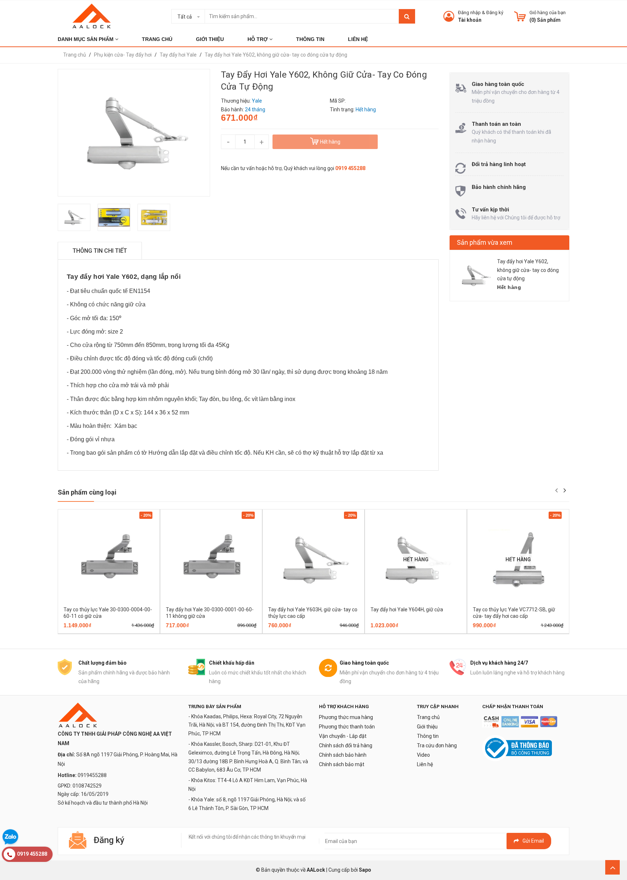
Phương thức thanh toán (347, 727)
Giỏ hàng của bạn (547, 12)
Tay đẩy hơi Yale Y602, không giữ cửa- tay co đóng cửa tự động (528, 270)
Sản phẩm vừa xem (484, 242)
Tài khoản (469, 20)
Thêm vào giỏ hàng (98, 631)
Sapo (365, 870)
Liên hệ (425, 764)
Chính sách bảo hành (342, 755)
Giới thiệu (427, 727)
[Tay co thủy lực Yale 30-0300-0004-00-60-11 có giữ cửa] (109, 560)
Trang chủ (428, 717)
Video (423, 755)
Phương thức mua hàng (346, 717)
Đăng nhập (469, 12)
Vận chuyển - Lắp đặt (342, 736)
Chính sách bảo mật (341, 764)
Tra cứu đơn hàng (437, 745)
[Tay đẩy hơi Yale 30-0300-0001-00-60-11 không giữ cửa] (211, 560)
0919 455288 (350, 168)
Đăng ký (494, 12)
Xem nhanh (134, 631)
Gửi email (533, 841)
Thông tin (428, 736)
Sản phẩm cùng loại (87, 492)
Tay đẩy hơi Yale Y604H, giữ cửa (406, 609)
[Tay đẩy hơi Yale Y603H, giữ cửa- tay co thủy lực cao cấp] (313, 560)
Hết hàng (405, 631)
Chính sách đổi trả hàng (345, 745)
